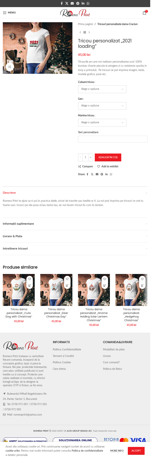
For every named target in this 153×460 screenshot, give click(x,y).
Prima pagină (85, 24)
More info (117, 451)
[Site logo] (75, 12)
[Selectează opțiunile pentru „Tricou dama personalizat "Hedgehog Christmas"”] (142, 285)
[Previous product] (80, 32)
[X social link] (66, 3)
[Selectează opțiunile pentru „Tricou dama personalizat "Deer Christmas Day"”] (67, 285)
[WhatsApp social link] (87, 3)
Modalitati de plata (114, 349)
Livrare (107, 356)
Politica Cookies (62, 362)
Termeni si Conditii (63, 356)
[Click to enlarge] (10, 67)
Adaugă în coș (108, 157)
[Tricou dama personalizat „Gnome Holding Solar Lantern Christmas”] (94, 290)
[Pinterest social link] (77, 3)
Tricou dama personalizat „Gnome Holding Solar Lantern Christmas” (94, 314)
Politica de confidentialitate (87, 451)
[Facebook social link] (62, 3)
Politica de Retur (112, 369)
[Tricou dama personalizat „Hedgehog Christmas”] (131, 290)
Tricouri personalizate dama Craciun (117, 24)
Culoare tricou (86, 82)
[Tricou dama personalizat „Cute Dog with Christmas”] (19, 290)
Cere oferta (59, 369)
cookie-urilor (13, 451)
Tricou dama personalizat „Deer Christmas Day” (56, 312)
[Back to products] (84, 32)
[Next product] (89, 32)
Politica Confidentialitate (67, 349)
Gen (80, 99)
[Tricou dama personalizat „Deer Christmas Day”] (56, 290)
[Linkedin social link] (82, 3)
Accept (136, 451)
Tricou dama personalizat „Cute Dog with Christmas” (19, 312)
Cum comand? (111, 362)
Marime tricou (86, 115)
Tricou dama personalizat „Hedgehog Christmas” (131, 314)
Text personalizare (88, 132)
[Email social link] (72, 3)
